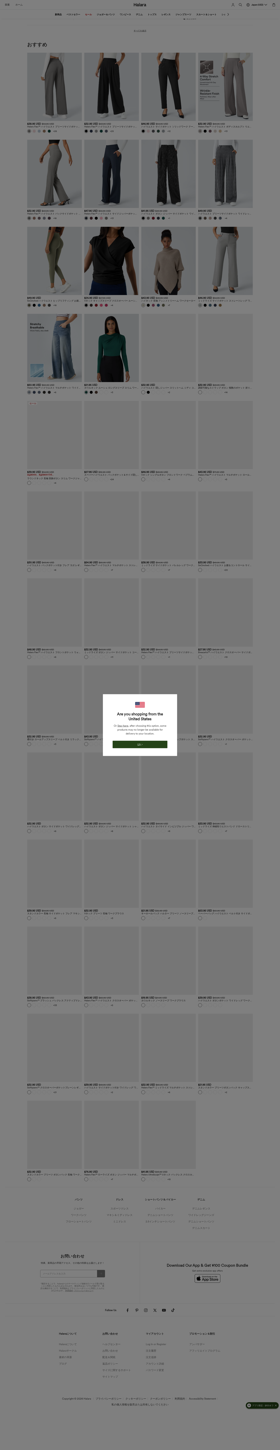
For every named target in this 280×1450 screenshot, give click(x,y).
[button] (140, 705)
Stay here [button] (122, 725)
